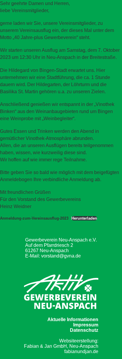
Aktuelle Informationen (72, 319)
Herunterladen (84, 218)
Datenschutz (84, 330)
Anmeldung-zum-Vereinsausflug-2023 (34, 218)
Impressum (85, 324)
